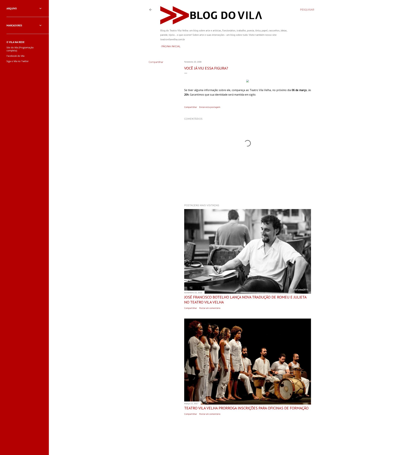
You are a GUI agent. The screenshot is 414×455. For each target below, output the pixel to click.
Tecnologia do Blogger (234, 434)
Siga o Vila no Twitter (17, 61)
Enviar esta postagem (209, 107)
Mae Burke (242, 440)
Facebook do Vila (15, 55)
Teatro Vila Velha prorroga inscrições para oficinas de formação (246, 408)
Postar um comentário (209, 308)
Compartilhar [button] (156, 62)
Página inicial (170, 46)
